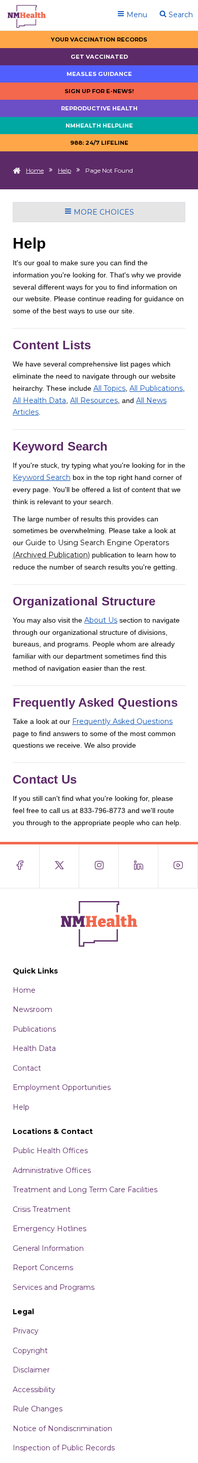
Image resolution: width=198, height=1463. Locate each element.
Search (180, 14)
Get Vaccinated (99, 56)
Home (35, 170)
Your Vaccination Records (99, 39)
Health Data (34, 1048)
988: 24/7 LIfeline (99, 142)
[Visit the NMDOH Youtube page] (178, 866)
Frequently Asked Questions (122, 721)
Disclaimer (31, 1369)
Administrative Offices (52, 1170)
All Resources (94, 400)
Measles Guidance (99, 73)
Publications (34, 1029)
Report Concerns (43, 1267)
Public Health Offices (50, 1150)
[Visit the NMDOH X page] (59, 866)
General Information (48, 1248)
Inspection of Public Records (64, 1447)
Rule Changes (37, 1408)
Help (64, 170)
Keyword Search (42, 477)
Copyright (30, 1350)
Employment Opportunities (62, 1087)
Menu (135, 14)
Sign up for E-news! (99, 91)
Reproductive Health (99, 108)
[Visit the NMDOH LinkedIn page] (138, 866)
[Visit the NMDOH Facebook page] (20, 866)
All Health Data (39, 400)
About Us (100, 620)
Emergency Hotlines (49, 1228)
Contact (27, 1068)
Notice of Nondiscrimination (62, 1428)
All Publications (156, 388)
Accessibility (34, 1389)
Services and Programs (53, 1287)
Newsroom (32, 1009)
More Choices (103, 212)
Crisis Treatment (42, 1209)
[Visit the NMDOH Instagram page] (99, 866)
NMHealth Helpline (99, 125)
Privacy (26, 1330)
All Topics (109, 388)
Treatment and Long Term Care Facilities (85, 1189)
